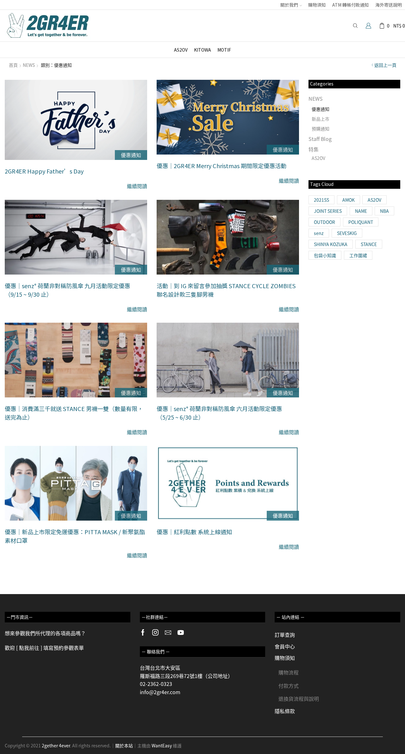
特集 (313, 149)
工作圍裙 (358, 255)
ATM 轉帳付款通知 (350, 5)
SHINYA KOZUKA (330, 244)
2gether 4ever (56, 745)
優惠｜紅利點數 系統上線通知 (194, 532)
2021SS (321, 200)
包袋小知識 (325, 255)
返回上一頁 (385, 65)
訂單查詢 (285, 634)
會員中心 (285, 646)
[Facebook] (143, 632)
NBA (384, 211)
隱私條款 (285, 711)
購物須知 (317, 5)
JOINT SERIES (328, 211)
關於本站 (124, 745)
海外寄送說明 (388, 5)
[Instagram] (155, 632)
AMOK (348, 200)
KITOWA (202, 50)
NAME (361, 211)
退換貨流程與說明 (298, 698)
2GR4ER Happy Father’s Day (44, 171)
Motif (224, 50)
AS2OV (181, 50)
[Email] (168, 632)
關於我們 (289, 5)
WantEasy (162, 745)
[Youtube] (181, 632)
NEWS (29, 65)
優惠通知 (131, 155)
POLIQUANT (360, 222)
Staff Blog (320, 139)
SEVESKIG (347, 233)
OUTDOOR (324, 222)
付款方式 (288, 685)
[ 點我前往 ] (29, 647)
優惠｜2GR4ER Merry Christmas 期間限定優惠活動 (221, 166)
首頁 (13, 65)
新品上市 (320, 119)
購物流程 (288, 672)
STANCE (369, 244)
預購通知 (320, 128)
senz (319, 233)
